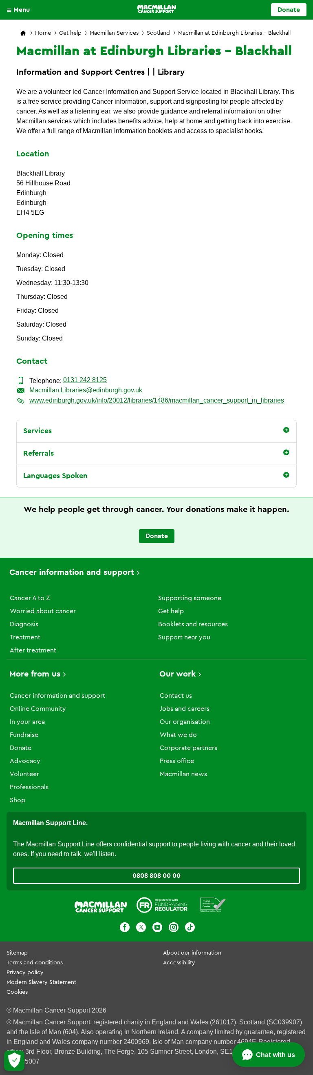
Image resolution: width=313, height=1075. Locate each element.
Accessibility (179, 963)
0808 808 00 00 (156, 875)
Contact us (176, 695)
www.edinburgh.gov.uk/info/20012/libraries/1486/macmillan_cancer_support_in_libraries (156, 400)
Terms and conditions (35, 963)
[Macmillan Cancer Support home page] (23, 33)
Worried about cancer (43, 611)
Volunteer (24, 774)
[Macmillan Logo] (156, 9)
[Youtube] (157, 928)
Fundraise (24, 735)
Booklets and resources (193, 624)
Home (43, 33)
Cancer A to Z (30, 598)
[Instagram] (174, 928)
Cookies (17, 992)
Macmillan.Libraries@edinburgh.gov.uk (85, 390)
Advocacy (25, 761)
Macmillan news (183, 774)
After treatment (33, 650)
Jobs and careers (184, 709)
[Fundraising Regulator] (162, 906)
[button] (20, 10)
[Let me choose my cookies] (14, 1061)
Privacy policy (25, 972)
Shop (17, 800)
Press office (177, 761)
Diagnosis (24, 624)
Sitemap (17, 953)
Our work (177, 674)
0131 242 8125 (85, 379)
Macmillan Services (114, 33)
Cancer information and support (71, 572)
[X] (141, 928)
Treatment (25, 637)
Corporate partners (188, 748)
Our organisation (185, 722)
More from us (34, 674)
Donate (289, 10)
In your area (27, 722)
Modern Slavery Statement (41, 982)
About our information (192, 953)
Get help (70, 33)
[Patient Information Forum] (212, 906)
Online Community (38, 709)
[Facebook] (125, 928)
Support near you (184, 637)
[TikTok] (190, 928)
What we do (178, 735)
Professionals (29, 787)
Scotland (158, 33)
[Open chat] (268, 1054)
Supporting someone (189, 598)
